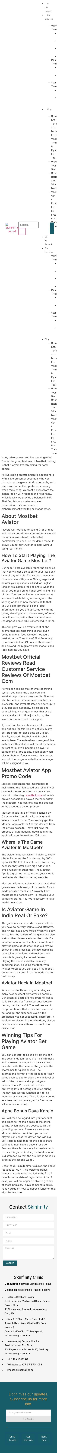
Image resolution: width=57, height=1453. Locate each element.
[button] (44, 230)
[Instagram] (52, 228)
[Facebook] (52, 224)
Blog (47, 339)
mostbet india (34, 795)
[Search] (22, 231)
